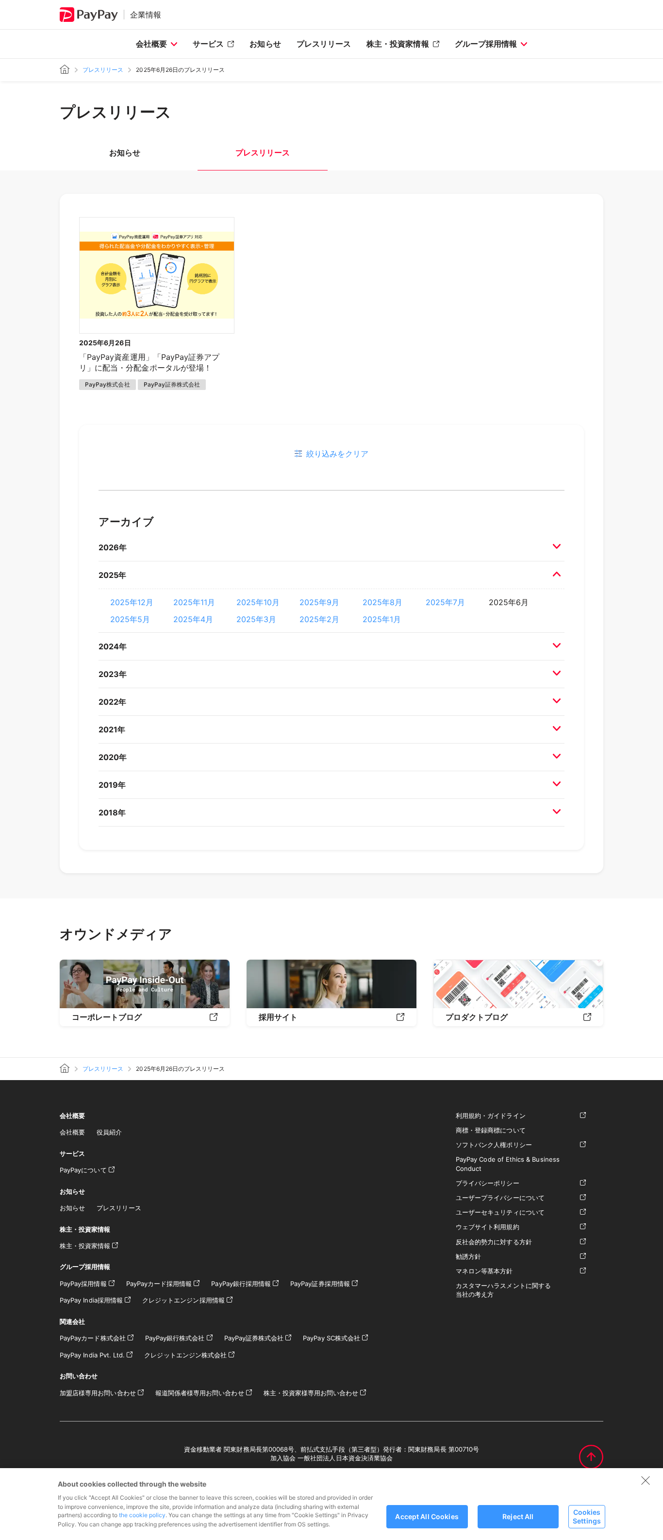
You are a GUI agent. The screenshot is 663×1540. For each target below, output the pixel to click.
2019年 (112, 785)
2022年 (112, 702)
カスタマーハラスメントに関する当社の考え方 (503, 1290)
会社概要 (151, 44)
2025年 (112, 575)
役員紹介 (109, 1132)
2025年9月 (319, 602)
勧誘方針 (468, 1256)
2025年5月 (130, 619)
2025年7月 (445, 602)
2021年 (112, 729)
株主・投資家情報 (397, 44)
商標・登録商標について (491, 1130)
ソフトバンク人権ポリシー (494, 1145)
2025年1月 (382, 619)
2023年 (113, 674)
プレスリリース (324, 44)
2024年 (113, 646)
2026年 (113, 547)
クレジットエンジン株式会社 (185, 1355)
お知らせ (265, 44)
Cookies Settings (587, 1516)
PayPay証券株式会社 (254, 1338)
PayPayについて (83, 1170)
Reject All (517, 1516)
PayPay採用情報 (83, 1283)
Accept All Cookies (427, 1516)
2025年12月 (131, 602)
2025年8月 (382, 602)
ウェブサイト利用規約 (487, 1227)
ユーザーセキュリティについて (500, 1212)
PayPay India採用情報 (91, 1300)
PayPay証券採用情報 (320, 1283)
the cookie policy (142, 1515)
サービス (208, 44)
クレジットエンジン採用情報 (183, 1300)
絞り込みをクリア (337, 453)
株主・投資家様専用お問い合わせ (311, 1393)
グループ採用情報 (486, 44)
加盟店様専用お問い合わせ (98, 1393)
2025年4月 (193, 619)
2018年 (112, 812)
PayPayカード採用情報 (159, 1283)
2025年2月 (319, 619)
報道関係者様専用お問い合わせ (199, 1393)
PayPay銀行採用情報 (241, 1283)
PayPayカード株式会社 (93, 1338)
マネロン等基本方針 (484, 1271)
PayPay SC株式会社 (331, 1338)
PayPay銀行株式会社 (175, 1338)
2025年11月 (194, 602)
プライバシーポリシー (487, 1183)
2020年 (113, 757)
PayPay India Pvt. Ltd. (92, 1355)
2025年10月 (258, 602)
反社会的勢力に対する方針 (494, 1242)
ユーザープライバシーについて (500, 1198)
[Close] (645, 1480)
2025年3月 (256, 619)
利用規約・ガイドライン (491, 1115)
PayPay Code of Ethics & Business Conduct (508, 1163)
